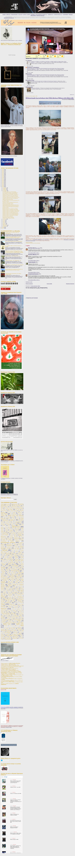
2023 (3, 172)
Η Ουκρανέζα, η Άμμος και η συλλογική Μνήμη (9, 191)
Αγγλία (2, 508)
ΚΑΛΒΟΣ (28, 14)
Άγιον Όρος (18, 509)
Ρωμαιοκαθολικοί (3, 612)
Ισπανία (5, 557)
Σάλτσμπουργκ (21, 613)
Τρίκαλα (11, 629)
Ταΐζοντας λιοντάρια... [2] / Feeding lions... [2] (13, 260)
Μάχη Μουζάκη (19, 576)
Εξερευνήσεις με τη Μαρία (11, 544)
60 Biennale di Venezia (15, 507)
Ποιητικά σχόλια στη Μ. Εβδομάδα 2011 (11, 605)
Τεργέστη (18, 625)
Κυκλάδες (15, 569)
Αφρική (17, 524)
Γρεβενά (5, 532)
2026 (3, 169)
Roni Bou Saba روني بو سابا (34, 247)
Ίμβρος (22, 555)
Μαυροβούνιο (12, 576)
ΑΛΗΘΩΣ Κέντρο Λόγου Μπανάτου (16, 515)
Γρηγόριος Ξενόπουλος (12, 532)
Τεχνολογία (5, 627)
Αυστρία (8, 524)
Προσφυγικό (20, 607)
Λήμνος (23, 571)
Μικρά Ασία (10, 581)
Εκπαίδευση (21, 542)
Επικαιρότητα (9, 545)
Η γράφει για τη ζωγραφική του (9, 668)
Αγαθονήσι (21, 507)
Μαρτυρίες (21, 575)
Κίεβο (15, 564)
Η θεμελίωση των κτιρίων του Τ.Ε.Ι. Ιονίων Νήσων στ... (10, 195)
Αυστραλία (2, 524)
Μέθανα (22, 578)
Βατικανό (4, 525)
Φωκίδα (2, 634)
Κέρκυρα (4, 564)
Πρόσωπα (4, 609)
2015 (3, 180)
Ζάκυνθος (38, 243)
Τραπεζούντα (3, 629)
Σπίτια (21, 618)
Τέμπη (14, 625)
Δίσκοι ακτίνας (3, 538)
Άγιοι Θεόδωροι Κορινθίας (18, 508)
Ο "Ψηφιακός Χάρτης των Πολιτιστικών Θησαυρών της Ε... (11, 200)
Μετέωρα (13, 580)
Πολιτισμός (3, 606)
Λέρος (11, 571)
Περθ (15, 602)
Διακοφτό (11, 534)
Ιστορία (16, 557)
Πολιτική (20, 605)
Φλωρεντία (4, 633)
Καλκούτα (4, 561)
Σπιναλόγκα (16, 618)
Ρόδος (16, 611)
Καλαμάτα (22, 559)
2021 (3, 174)
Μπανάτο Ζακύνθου (5, 586)
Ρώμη (9, 612)
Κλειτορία (6, 566)
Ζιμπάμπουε (16, 550)
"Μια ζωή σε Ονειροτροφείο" (18, 504)
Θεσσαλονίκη (13, 553)
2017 (3, 178)
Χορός (22, 636)
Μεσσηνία (22, 579)
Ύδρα (23, 630)
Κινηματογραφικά (15, 565)
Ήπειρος (16, 551)
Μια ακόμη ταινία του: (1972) (9, 670)
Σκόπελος (8, 616)
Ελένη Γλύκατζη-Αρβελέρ (18, 543)
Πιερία (21, 602)
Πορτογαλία (2, 607)
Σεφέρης (2, 615)
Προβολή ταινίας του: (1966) (8, 664)
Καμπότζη (2, 562)
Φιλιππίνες (16, 631)
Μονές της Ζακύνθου (5, 583)
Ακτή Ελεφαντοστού (13, 514)
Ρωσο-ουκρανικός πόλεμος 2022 (9, 613)
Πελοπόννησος (8, 602)
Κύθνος (11, 569)
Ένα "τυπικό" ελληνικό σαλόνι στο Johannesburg (13, 241)
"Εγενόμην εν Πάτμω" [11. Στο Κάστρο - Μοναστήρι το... (11, 194)
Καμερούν (21, 561)
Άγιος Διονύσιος (21, 510)
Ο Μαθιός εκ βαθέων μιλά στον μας (8, 669)
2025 (3, 170)
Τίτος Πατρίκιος (6, 628)
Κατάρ (21, 562)
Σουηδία (22, 617)
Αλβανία (20, 514)
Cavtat (21, 637)
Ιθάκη (19, 555)
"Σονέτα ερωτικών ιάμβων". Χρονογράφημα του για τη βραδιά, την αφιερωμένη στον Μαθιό (11, 672)
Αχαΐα (23, 524)
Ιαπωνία (3, 555)
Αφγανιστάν (12, 524)
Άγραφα (16, 511)
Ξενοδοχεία (13, 593)
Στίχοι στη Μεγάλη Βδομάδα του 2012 (18, 619)
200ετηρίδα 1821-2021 (16, 505)
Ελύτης (2, 544)
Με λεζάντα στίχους (4, 577)
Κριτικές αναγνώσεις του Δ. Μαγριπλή (15, 568)
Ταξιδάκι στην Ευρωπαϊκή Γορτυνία (8, 199)
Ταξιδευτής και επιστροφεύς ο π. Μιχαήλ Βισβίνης (15, 622)
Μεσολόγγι (17, 579)
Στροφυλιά (10, 620)
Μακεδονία (19, 573)
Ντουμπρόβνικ (14, 592)
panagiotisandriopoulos (33, 273)
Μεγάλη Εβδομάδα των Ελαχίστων (9, 578)
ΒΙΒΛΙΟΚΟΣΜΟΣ (14, 14)
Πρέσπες (10, 607)
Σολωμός (3, 617)
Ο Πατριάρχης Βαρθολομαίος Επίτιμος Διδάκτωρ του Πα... (11, 197)
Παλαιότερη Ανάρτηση (70, 283)
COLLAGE (20, 14)
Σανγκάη (8, 614)
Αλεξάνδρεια (3, 515)
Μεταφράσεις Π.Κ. (6, 580)
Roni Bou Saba (8, 639)
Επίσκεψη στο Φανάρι (18, 545)
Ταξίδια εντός (20, 624)
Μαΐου (4, 222)
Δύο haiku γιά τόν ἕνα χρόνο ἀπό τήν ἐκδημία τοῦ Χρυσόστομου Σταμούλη (44, 81)
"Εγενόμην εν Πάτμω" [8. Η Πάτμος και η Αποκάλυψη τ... (11, 206)
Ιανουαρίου (5, 226)
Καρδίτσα (6, 562)
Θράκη (3, 554)
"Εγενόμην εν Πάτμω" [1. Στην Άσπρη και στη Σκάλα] (10, 215)
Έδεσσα (22, 538)
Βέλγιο (9, 525)
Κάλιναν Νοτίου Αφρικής (19, 560)
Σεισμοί (20, 614)
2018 (3, 177)
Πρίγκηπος (15, 607)
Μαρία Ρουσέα (11, 575)
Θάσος (16, 552)
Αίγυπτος (14, 513)
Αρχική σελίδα (49, 283)
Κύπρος (7, 570)
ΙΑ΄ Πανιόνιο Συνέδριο (17, 554)
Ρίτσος (7, 611)
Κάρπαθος (11, 562)
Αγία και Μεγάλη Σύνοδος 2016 (8, 508)
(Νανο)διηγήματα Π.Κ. (5, 505)
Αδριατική (3, 512)
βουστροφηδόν (30, 87)
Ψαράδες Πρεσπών (7, 637)
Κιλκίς (4, 565)
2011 (3, 184)
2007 (3, 228)
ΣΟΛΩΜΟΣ (33, 14)
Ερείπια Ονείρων (15, 546)
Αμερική (12, 516)
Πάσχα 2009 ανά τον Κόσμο (9, 598)
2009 (3, 186)
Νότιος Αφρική (21, 590)
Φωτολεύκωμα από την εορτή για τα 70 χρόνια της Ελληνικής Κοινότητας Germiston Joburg (14, 269)
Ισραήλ (10, 557)
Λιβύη (7, 572)
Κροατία (2, 569)
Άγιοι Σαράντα (3, 509)
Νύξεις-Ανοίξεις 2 (3, 593)
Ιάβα (23, 554)
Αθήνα (14, 512)
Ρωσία (12, 612)
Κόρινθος (21, 566)
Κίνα (7, 565)
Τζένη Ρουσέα (11, 627)
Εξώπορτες (20, 544)
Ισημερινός (21, 556)
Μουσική (10, 585)
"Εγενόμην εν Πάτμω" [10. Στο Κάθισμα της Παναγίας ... (11, 196)
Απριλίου (4, 223)
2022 (3, 173)
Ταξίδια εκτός (7, 624)
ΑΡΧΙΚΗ (4, 14)
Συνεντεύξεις (3, 621)
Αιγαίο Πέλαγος (4, 513)
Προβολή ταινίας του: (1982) (8, 673)
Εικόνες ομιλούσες (15, 541)
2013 (3, 182)
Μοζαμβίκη (3, 582)
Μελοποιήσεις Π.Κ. (5, 579)
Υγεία (19, 630)
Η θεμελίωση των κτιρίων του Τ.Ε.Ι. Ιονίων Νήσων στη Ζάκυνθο (50, 98)
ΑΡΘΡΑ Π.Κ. (8, 14)
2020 (3, 175)
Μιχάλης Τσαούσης (18, 581)
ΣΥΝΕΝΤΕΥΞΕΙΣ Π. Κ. (58, 14)
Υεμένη (4, 631)
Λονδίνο (9, 573)
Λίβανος (3, 572)
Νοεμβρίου (4, 188)
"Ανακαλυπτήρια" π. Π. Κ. (5, 503)
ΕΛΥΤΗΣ (24, 14)
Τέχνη (22, 625)
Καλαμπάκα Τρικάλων (5, 560)
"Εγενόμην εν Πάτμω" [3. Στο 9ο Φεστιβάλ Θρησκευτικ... (11, 213)
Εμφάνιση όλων (72, 94)
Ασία (16, 523)
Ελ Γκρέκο (5, 543)
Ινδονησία (5, 556)
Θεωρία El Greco (21, 553)
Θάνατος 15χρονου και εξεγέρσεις (7, 552)
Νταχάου (4, 592)
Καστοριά (17, 562)
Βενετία (13, 525)
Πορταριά (21, 606)
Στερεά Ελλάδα (7, 619)
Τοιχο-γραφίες (13, 628)
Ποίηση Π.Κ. (12, 604)
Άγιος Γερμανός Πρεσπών (12, 510)
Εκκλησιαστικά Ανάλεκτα (8, 542)
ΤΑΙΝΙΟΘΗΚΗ (65, 14)
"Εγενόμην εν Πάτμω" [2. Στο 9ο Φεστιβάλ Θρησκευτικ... (11, 214)
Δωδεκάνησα (16, 538)
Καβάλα (21, 558)
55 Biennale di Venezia (13, 506)
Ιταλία (22, 557)
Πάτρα (14, 600)
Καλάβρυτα (17, 559)
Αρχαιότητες (18, 522)
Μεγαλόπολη (18, 578)
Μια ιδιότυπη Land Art (6, 201)
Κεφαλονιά (10, 564)
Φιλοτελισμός (21, 632)
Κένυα (19, 563)
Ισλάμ (2, 557)
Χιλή (9, 636)
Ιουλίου (4, 220)
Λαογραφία (3, 571)
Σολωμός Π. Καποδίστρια (12, 617)
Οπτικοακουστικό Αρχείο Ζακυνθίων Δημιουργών (12, 594)
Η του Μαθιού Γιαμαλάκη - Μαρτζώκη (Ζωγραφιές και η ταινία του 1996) (12, 675)
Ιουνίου (4, 221)
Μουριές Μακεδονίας (20, 583)
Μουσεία (2, 584)
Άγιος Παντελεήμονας (6, 511)
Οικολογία (18, 593)
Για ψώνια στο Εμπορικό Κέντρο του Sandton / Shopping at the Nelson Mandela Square (13, 237)
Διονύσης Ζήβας (13, 535)
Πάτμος (8, 600)
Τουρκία (19, 628)
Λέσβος (14, 571)
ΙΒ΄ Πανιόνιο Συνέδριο (13, 555)
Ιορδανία (16, 556)
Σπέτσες (11, 618)
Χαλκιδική (2, 636)
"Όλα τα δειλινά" (3, 677)
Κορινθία (16, 566)
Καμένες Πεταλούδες (14, 561)
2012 (3, 183)
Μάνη (9, 574)
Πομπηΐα (9, 606)
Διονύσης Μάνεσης (32, 254)
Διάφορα (20, 534)
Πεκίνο (12, 601)
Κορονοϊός (3, 567)
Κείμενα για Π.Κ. (11, 563)
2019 (3, 176)
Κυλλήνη (20, 569)
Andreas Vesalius (15, 637)
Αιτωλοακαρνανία (20, 513)
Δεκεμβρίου (5, 187)
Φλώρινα (9, 633)
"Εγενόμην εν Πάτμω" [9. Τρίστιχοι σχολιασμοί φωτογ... (11, 202)
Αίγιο (10, 513)
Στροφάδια (4, 620)
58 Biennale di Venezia (8, 507)
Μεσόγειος (12, 579)
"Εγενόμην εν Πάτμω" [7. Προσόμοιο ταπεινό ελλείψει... (11, 209)
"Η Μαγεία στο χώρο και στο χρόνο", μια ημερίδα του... (10, 198)
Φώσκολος (7, 634)
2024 (3, 171)
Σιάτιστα (7, 615)
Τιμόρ (1, 628)
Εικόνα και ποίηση (6, 539)
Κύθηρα (7, 569)
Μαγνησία (13, 573)
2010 (3, 185)
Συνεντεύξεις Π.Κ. (10, 621)
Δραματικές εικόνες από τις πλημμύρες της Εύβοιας (10, 208)
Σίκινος (2, 616)
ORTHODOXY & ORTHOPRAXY (33, 67)
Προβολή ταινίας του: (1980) (10, 665)
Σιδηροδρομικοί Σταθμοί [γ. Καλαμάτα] (8, 217)
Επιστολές (2, 546)
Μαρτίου (4, 224)
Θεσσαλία (7, 553)
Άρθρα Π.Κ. (12, 519)
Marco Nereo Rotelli (8, 638)
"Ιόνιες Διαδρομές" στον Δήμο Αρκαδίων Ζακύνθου (10, 193)
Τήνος (21, 627)
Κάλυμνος (8, 561)
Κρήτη (19, 567)
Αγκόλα (12, 511)
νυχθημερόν (29, 60)
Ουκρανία (3, 596)
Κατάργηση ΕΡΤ (3, 563)
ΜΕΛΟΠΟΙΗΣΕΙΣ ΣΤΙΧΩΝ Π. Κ (41, 14)
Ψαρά (1, 637)
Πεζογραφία (3, 601)
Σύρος (19, 621)
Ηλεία (9, 551)
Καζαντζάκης (8, 559)
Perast (4, 639)
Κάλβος (11, 560)
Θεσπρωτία (2, 553)
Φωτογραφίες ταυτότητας (12, 635)
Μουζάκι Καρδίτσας (13, 583)
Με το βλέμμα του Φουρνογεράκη (14, 577)
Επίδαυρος (2, 545)
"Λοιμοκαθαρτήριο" (9, 504)
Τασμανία (10, 625)
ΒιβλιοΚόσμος (16, 526)
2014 (3, 181)
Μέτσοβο (17, 580)
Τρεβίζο (7, 629)
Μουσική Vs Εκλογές (6, 207)
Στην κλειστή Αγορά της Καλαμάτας (8, 216)
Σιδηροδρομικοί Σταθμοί (18, 615)
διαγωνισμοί (13, 533)
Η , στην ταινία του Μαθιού (11, 676)
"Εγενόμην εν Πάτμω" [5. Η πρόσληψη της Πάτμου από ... (11, 211)
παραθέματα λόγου (30, 80)
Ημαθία (13, 551)
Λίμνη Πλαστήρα (13, 572)
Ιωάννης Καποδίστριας (8, 558)
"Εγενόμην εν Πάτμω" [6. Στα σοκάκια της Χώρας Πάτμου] (11, 210)
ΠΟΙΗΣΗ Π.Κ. (50, 14)
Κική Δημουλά (21, 564)
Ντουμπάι (9, 592)
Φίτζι (1, 633)
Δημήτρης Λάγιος (5, 533)
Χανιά (6, 636)
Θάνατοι (21, 551)
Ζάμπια (13, 550)
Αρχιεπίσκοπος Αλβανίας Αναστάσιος (7, 523)
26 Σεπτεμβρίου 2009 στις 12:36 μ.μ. (34, 272)
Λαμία (23, 570)
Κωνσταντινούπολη (15, 570)
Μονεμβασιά (22, 582)
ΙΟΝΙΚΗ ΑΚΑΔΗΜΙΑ (10, 556)
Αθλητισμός (20, 512)
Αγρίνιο (21, 511)
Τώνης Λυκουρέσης (19, 629)
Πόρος (17, 606)
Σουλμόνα (3, 618)
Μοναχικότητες (10, 582)
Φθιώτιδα (8, 631)
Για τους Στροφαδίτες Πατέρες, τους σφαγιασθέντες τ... (10, 192)
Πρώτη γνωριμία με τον (10, 663)
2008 (3, 227)
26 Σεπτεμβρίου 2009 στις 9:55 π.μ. (33, 260)
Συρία (15, 621)
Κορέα (13, 566)
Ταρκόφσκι (6, 625)
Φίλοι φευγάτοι (8, 632)
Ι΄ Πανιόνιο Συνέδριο (8, 554)
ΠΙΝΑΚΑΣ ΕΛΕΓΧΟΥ (40, 15)
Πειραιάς (8, 601)
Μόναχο (16, 582)
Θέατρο (20, 552)
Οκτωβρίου (4, 189)
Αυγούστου (5, 219)
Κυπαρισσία (3, 570)
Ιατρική (6, 555)
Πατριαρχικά (19, 600)
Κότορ (9, 567)
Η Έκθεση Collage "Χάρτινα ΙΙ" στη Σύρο (8, 218)
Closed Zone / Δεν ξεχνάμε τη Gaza (8, 203)
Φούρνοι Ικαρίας (15, 633)
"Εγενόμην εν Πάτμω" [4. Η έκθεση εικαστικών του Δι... (10, 212)
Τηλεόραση (16, 627)
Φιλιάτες (12, 631)
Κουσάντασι (14, 567)
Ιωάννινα (16, 558)
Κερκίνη (22, 563)
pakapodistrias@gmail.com (9, 17)
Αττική (21, 523)
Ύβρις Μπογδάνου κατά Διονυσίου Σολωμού (8, 630)
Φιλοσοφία (15, 632)
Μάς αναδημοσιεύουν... (4, 576)
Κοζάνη (10, 566)
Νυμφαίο (21, 592)
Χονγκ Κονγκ (16, 636)
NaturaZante (29, 73)
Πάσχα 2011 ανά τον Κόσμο (10, 599)
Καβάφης (2, 559)
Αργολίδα (22, 518)
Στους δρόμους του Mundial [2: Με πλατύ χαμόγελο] (14, 264)
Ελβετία (10, 543)
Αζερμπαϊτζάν (10, 512)
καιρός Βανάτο (28, 56)
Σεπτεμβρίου (5, 190)
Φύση (20, 633)
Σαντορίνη (14, 614)
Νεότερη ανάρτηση (29, 283)
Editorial (2, 638)
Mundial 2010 (15, 638)
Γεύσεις (16, 529)
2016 (3, 179)
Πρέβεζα (6, 607)
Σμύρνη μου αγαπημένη (35, 88)
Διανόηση (15, 534)
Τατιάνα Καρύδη (31, 262)
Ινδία (1, 556)
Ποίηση (3, 604)
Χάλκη (21, 635)
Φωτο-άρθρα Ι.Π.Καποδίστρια (16, 634)
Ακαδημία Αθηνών (4, 514)
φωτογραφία (3, 635)
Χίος (12, 636)
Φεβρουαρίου (5, 225)
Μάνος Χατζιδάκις (15, 574)
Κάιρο (12, 559)
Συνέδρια (19, 620)
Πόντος (14, 606)
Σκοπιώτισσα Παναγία (15, 616)
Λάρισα (8, 571)
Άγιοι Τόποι (10, 509)
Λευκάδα (18, 571)
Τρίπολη (14, 629)
